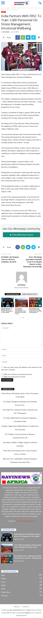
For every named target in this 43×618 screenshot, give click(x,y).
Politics (3, 578)
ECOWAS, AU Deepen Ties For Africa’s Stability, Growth (10, 259)
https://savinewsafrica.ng (21, 287)
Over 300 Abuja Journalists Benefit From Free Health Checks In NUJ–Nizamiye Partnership (32, 262)
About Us (17, 606)
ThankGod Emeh (21, 615)
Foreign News (5, 592)
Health (3, 585)
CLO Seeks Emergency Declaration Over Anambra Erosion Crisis (20, 311)
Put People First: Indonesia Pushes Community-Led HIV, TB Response (35, 310)
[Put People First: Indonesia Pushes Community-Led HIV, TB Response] (35, 302)
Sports (3, 589)
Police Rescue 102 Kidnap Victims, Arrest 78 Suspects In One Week (7, 310)
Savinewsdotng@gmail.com (25, 521)
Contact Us (25, 606)
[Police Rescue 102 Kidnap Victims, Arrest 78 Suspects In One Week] (7, 302)
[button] (39, 3)
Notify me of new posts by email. (14, 377)
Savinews (6, 32)
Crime (3, 582)
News (7, 8)
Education (4, 595)
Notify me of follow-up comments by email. (18, 374)
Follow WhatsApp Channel (21, 235)
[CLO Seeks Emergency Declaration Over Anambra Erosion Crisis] (21, 302)
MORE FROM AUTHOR (29, 294)
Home (2, 8)
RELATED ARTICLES (13, 294)
